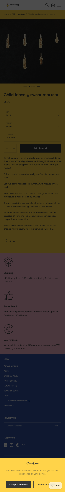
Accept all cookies (18, 484)
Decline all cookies (46, 484)
